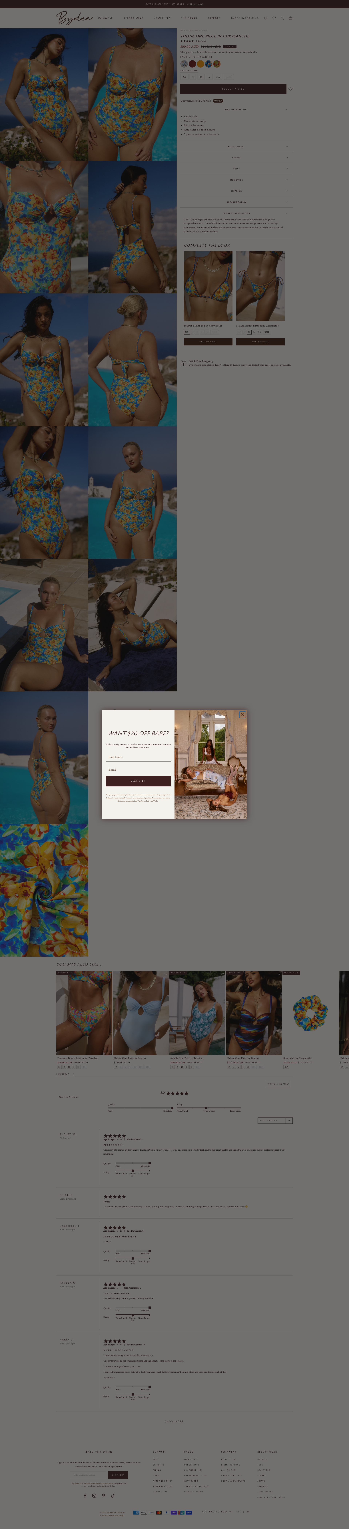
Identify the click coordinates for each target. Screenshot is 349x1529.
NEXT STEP (138, 781)
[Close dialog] (242, 714)
